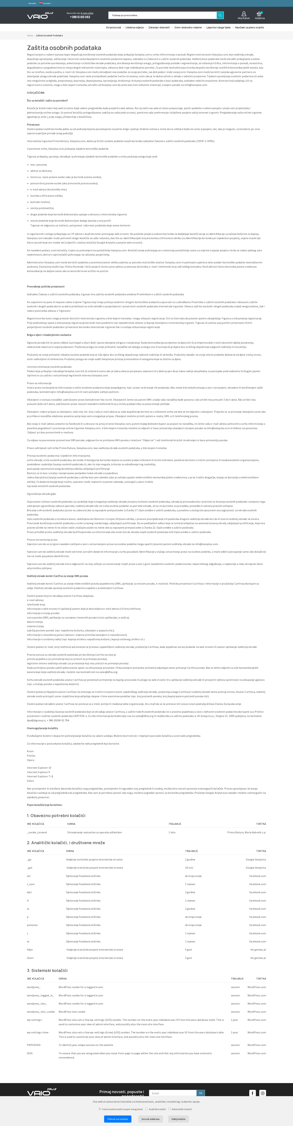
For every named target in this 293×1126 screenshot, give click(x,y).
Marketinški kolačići (181, 1109)
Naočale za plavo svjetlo (249, 27)
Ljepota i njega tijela (218, 27)
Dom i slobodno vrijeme (188, 27)
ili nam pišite (87, 13)
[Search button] (220, 15)
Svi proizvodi (113, 27)
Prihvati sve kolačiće (118, 1119)
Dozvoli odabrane (151, 1119)
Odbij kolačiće (178, 1119)
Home (30, 35)
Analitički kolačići (157, 1109)
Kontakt (32, 3)
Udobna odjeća (135, 27)
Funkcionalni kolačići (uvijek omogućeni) (122, 1109)
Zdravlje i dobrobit (159, 27)
